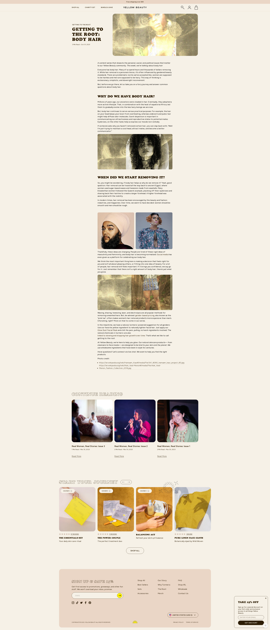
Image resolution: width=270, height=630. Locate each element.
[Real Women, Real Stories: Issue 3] (92, 421)
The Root (162, 589)
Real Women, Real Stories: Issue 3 (88, 446)
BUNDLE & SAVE (107, 7)
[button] (123, 482)
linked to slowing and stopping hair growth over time (121, 335)
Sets (140, 589)
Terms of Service (192, 622)
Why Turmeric (164, 585)
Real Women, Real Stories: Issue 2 (131, 446)
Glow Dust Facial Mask (107, 330)
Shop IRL (182, 585)
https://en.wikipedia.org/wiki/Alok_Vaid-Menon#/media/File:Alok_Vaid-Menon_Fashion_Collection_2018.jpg (130, 366)
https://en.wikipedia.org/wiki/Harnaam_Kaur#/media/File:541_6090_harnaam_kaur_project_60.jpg (141, 363)
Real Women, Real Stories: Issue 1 (173, 446)
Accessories (143, 593)
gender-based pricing (144, 315)
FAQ (180, 580)
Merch (160, 593)
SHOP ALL (75, 7)
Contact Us (183, 593)
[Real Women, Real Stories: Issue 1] (177, 421)
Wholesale (182, 589)
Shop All (135, 551)
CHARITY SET (90, 7)
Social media (162, 254)
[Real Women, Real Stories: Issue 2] (134, 421)
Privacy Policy (178, 622)
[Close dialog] (266, 598)
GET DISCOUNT (251, 623)
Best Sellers (143, 585)
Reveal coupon (119, 595)
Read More (76, 456)
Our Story (162, 580)
